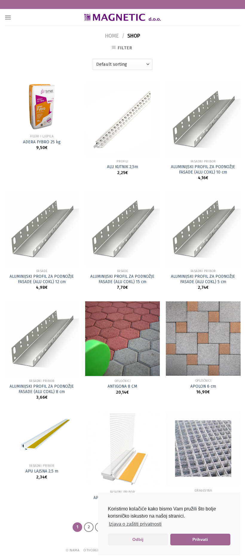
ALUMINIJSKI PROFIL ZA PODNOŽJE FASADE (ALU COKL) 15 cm (122, 279)
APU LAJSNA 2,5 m (41, 471)
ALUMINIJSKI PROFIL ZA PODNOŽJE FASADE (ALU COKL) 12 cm (42, 279)
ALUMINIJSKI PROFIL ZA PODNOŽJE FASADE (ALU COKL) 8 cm (42, 389)
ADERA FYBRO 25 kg (42, 142)
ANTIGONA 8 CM (122, 386)
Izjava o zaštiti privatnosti (135, 524)
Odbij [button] (137, 539)
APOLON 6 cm (203, 386)
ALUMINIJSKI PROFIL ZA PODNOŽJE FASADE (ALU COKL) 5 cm (203, 279)
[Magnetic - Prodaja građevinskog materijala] (122, 17)
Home (112, 36)
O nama (73, 550)
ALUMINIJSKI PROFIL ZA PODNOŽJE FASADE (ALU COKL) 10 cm (203, 169)
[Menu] (7, 17)
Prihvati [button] (200, 539)
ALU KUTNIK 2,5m (122, 166)
